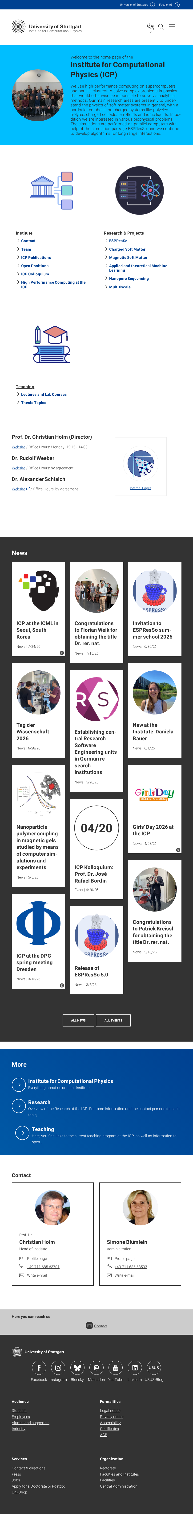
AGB (103, 1434)
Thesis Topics (33, 402)
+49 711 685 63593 (131, 1266)
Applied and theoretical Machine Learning (138, 268)
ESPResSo (118, 240)
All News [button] (78, 1020)
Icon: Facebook (39, 1368)
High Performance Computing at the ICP (53, 284)
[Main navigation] (172, 26)
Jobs (16, 1479)
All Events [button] (113, 1020)
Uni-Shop (19, 1491)
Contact (28, 240)
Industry (18, 1428)
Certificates (109, 1428)
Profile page (37, 1258)
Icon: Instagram (58, 1368)
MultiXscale (120, 286)
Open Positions (35, 265)
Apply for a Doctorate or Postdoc (39, 1486)
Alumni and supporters (30, 1422)
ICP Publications (36, 257)
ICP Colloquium (35, 273)
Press (16, 1474)
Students (19, 1410)
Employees (21, 1416)
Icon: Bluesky (77, 1368)
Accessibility (110, 1422)
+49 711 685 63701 (43, 1266)
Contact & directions (28, 1467)
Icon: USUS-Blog (154, 1368)
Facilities (107, 1479)
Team (26, 249)
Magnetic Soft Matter (128, 257)
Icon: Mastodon (96, 1368)
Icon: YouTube (116, 1368)
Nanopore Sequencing (129, 278)
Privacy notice (111, 1416)
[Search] (161, 26)
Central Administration (118, 1486)
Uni (134, 4)
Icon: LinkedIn (135, 1368)
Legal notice (110, 1410)
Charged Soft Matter (127, 249)
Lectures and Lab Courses (44, 394)
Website (18, 446)
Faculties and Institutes (119, 1474)
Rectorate (108, 1467)
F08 (166, 4)
